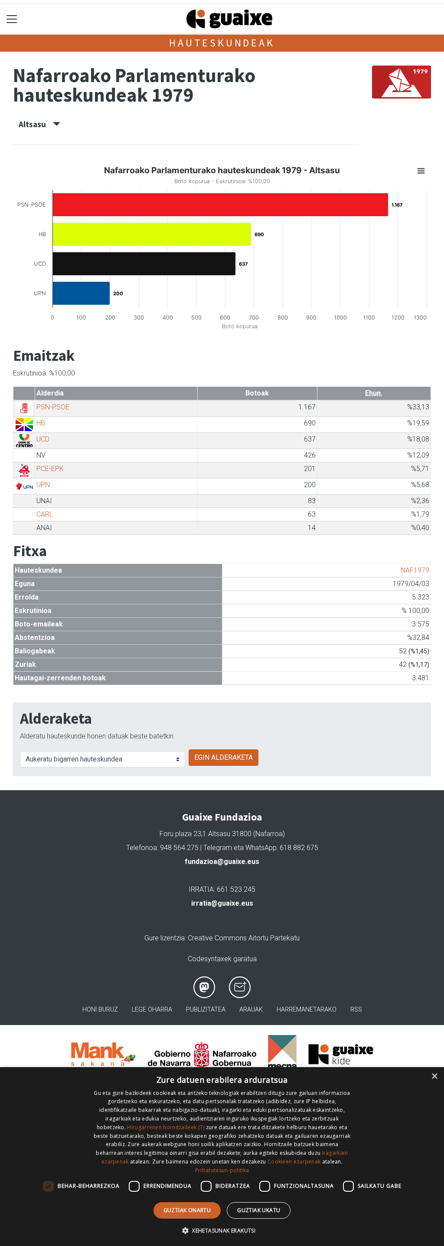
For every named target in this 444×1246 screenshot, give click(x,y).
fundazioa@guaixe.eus (222, 861)
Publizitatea (205, 1009)
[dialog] (222, 1156)
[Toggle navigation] (12, 19)
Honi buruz (100, 1009)
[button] (222, 1230)
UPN (43, 485)
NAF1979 (415, 570)
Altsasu (36, 124)
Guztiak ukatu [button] (258, 1210)
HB (40, 423)
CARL (44, 514)
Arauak (251, 1009)
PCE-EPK (50, 469)
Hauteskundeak (221, 42)
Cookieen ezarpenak (294, 1161)
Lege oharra (152, 1009)
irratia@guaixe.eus (222, 903)
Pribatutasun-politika (222, 1170)
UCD (42, 439)
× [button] (434, 1076)
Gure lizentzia (164, 938)
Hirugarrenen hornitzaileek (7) (165, 1127)
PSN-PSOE (52, 407)
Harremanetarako (306, 1009)
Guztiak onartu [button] (187, 1210)
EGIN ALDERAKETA (223, 757)
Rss (356, 1009)
